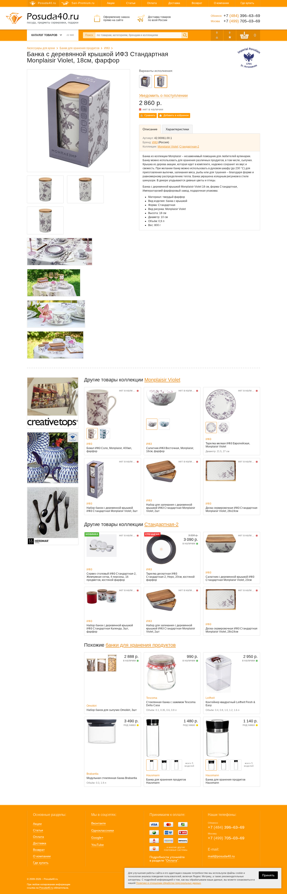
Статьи (130, 3)
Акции (111, 3)
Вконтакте (98, 823)
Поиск (89, 35)
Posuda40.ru (46, 887)
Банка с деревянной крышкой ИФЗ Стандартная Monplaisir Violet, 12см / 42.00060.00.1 (145, 81)
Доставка (174, 3)
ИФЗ (107, 48)
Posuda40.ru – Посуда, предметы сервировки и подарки (52, 18)
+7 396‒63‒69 (226, 827)
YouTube (97, 845)
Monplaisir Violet (168, 146)
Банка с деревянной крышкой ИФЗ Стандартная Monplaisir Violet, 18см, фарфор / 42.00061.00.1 (160, 81)
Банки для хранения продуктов (79, 48)
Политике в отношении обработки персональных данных (168, 883)
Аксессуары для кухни (41, 48)
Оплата (152, 3)
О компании (221, 3)
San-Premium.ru (83, 3)
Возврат (197, 3)
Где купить (247, 3)
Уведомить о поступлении (163, 95)
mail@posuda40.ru (221, 856)
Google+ (97, 837)
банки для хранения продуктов (141, 645)
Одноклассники (102, 830)
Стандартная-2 (189, 146)
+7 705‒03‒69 (226, 838)
